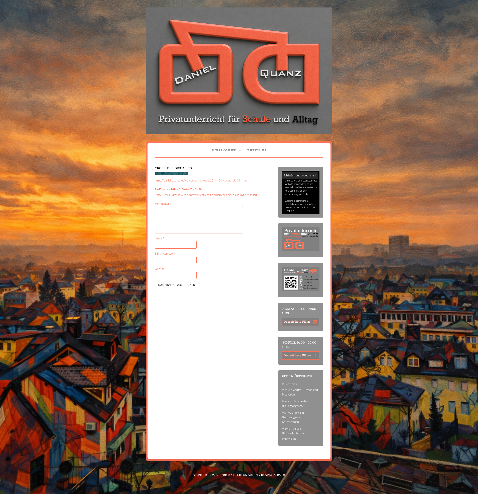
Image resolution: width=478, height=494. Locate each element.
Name (159, 238)
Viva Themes (275, 475)
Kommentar (163, 203)
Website (159, 269)
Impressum (256, 150)
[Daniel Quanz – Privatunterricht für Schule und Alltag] (239, 133)
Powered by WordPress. (212, 475)
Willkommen (224, 150)
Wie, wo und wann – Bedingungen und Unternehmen (294, 417)
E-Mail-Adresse (165, 253)
